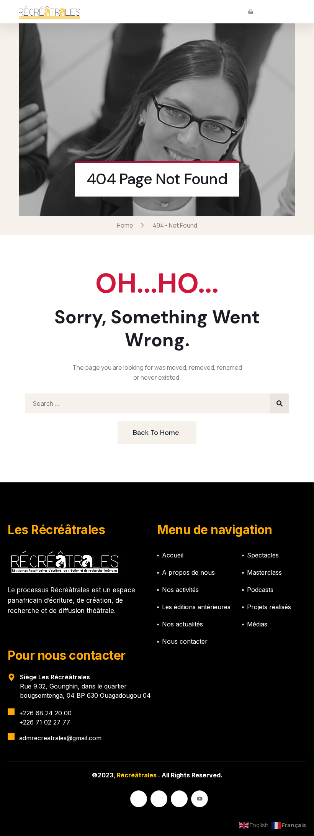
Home (126, 225)
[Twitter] (158, 798)
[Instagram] (179, 798)
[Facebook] (138, 798)
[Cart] (250, 12)
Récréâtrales (137, 775)
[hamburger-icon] (283, 12)
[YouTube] (199, 798)
